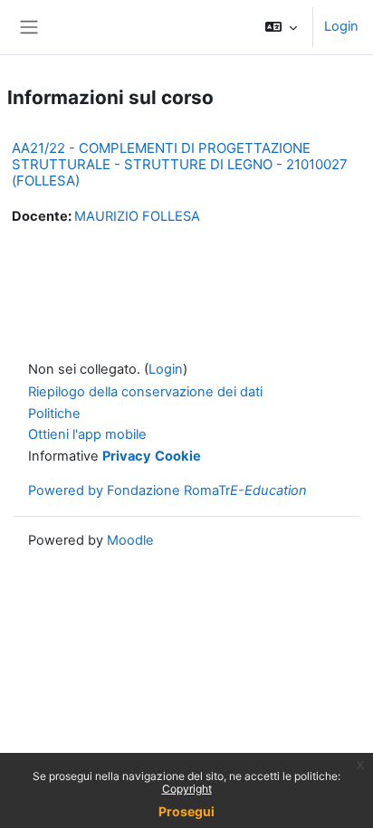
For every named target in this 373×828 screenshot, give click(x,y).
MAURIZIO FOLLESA (137, 216)
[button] (281, 27)
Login (341, 26)
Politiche (54, 413)
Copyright (187, 788)
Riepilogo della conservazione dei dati (145, 392)
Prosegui (186, 811)
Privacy (126, 456)
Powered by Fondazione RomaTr (167, 490)
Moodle (130, 540)
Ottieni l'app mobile (87, 434)
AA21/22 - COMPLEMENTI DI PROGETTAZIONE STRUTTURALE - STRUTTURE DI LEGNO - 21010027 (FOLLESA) (180, 164)
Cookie (178, 456)
